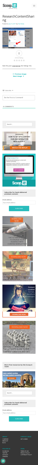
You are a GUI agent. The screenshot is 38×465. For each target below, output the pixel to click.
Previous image (20, 74)
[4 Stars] (18, 66)
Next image (17, 76)
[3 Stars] (16, 66)
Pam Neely (21, 24)
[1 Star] (13, 66)
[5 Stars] (19, 66)
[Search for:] (19, 124)
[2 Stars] (15, 66)
